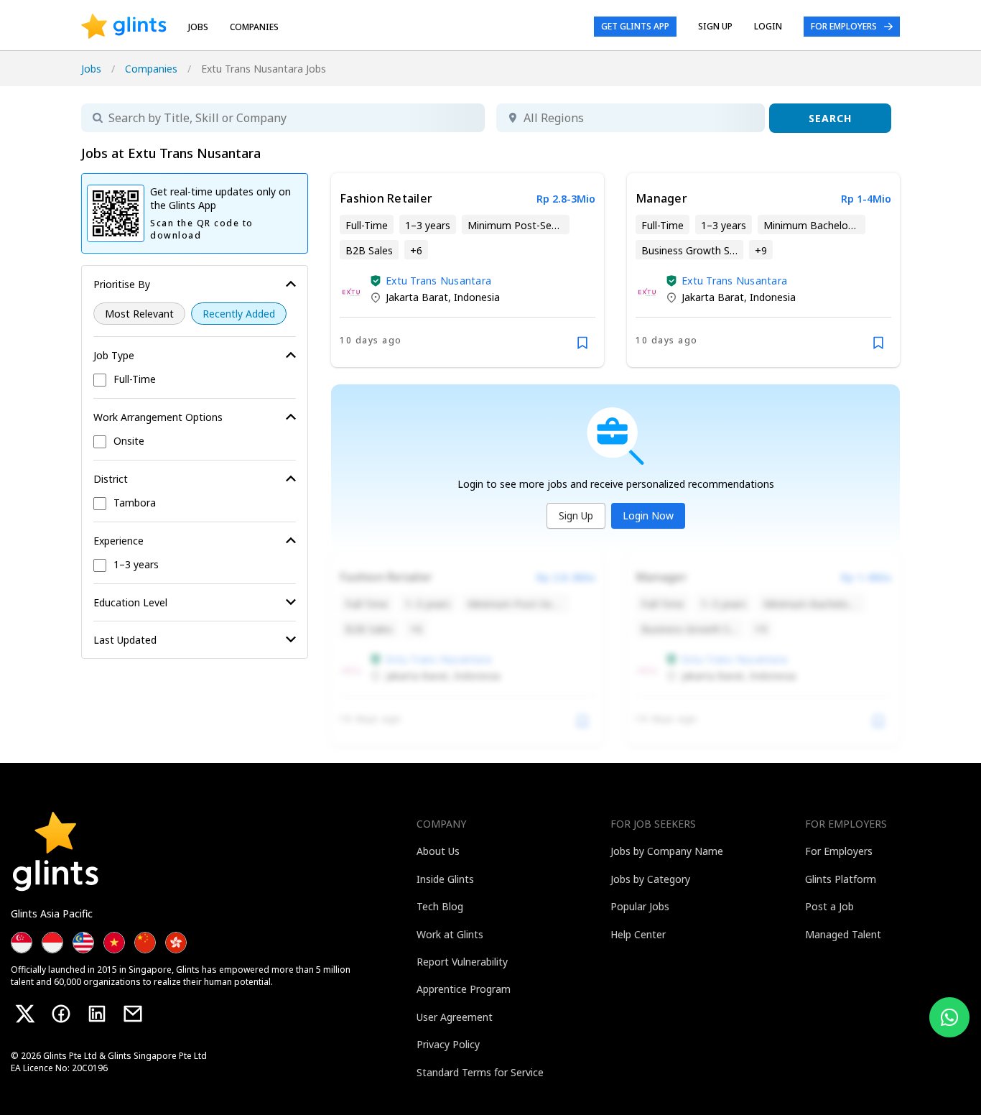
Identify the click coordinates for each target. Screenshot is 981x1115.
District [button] (110, 479)
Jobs (198, 27)
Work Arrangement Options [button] (158, 417)
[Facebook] (61, 1013)
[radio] (139, 313)
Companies (151, 68)
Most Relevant (139, 313)
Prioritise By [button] (121, 284)
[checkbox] (194, 380)
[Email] (132, 1013)
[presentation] (124, 27)
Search (830, 118)
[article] (467, 270)
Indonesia (477, 297)
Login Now (648, 515)
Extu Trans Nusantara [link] (438, 280)
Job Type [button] (113, 355)
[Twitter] (25, 1013)
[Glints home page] (124, 27)
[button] (375, 281)
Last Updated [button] (125, 640)
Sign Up (576, 515)
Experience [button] (118, 540)
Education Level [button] (130, 602)
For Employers (844, 26)
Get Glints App (635, 26)
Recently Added (239, 313)
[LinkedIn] (97, 1013)
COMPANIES (254, 27)
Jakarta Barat (417, 297)
